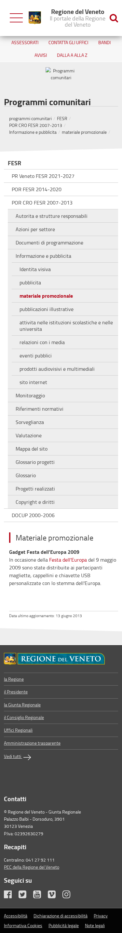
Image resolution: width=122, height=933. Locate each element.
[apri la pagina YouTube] (40, 896)
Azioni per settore (35, 229)
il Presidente (16, 692)
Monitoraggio (30, 395)
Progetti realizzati (35, 488)
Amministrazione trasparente (32, 743)
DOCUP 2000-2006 (33, 515)
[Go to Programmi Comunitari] (61, 659)
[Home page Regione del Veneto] (35, 17)
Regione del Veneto (77, 17)
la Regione (14, 679)
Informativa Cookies (23, 925)
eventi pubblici (36, 355)
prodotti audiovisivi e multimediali (57, 368)
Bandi (104, 42)
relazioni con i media (42, 342)
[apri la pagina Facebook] (11, 896)
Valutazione (29, 435)
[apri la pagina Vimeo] (54, 896)
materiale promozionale (84, 132)
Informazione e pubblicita (33, 132)
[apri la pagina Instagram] (69, 896)
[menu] (16, 18)
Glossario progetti (35, 462)
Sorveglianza (30, 422)
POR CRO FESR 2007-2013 (35, 125)
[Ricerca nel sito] (114, 18)
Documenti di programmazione (49, 242)
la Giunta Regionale (22, 705)
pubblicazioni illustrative (47, 309)
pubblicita (30, 282)
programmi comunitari (30, 118)
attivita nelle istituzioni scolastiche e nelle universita (66, 325)
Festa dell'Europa (68, 559)
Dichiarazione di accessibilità (61, 916)
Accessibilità (15, 916)
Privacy (101, 916)
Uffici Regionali (18, 730)
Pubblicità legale (63, 925)
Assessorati (24, 42)
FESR (62, 118)
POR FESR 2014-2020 (36, 189)
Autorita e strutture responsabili (52, 215)
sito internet (33, 382)
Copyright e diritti (35, 501)
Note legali (95, 925)
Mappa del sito (31, 448)
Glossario (26, 475)
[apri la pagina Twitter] (25, 896)
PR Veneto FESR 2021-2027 (43, 176)
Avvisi (40, 55)
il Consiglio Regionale (24, 717)
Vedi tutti (13, 756)
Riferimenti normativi (39, 408)
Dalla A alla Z (72, 55)
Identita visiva (35, 269)
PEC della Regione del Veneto (31, 867)
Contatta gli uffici (68, 42)
